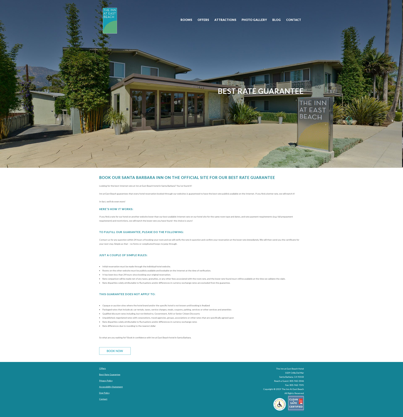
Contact (103, 399)
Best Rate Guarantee (109, 374)
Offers (102, 368)
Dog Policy (104, 393)
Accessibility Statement (111, 386)
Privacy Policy (106, 380)
